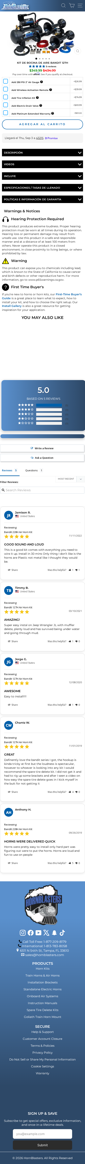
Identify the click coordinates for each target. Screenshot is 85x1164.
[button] (71, 570)
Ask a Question (44, 457)
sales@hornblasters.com (44, 955)
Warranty (42, 1073)
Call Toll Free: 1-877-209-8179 (44, 942)
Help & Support (42, 1032)
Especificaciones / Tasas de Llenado (32, 187)
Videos (9, 164)
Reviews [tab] (7, 470)
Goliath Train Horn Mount (42, 1017)
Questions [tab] (31, 470)
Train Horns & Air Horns (43, 975)
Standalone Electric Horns (42, 989)
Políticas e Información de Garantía (32, 199)
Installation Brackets (43, 982)
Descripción (13, 152)
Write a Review (44, 448)
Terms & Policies (42, 1046)
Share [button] (14, 570)
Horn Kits (42, 968)
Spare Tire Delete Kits (42, 1010)
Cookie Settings (42, 1066)
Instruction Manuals (42, 1003)
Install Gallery (12, 306)
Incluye (10, 176)
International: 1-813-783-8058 (44, 946)
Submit (42, 1145)
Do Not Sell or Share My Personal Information (42, 1059)
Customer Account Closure (42, 1039)
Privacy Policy (42, 1052)
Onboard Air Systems (42, 996)
